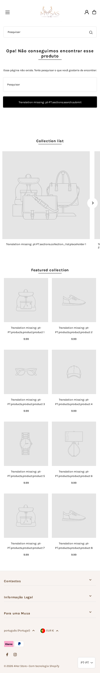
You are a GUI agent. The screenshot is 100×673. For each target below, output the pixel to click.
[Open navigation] (19, 12)
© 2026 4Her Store (15, 666)
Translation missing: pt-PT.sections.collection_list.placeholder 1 (46, 244)
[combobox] (50, 32)
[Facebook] (7, 655)
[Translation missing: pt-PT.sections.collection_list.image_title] (46, 195)
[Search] (91, 32)
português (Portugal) (17, 630)
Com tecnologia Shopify (44, 666)
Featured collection (50, 270)
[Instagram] (15, 655)
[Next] (92, 203)
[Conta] (87, 12)
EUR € (50, 630)
